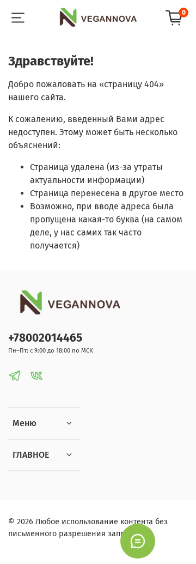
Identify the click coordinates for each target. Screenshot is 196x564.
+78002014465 (45, 338)
